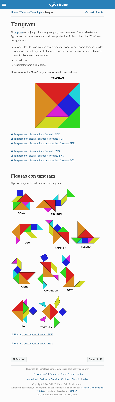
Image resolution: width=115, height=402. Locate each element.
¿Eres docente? (40, 374)
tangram (18, 32)
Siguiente (94, 359)
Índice (85, 379)
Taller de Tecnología (31, 12)
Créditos (65, 379)
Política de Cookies (49, 379)
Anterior (20, 359)
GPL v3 (73, 391)
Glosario (76, 379)
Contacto (54, 374)
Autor (80, 374)
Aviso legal (32, 379)
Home (14, 12)
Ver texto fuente (94, 12)
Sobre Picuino (68, 374)
